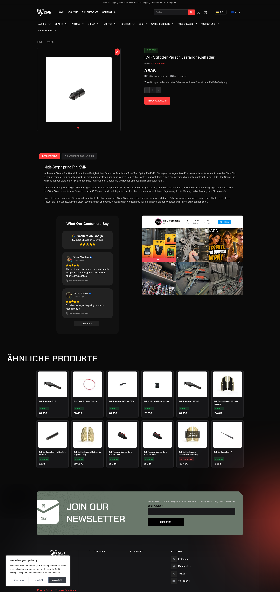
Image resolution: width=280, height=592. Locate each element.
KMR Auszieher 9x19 (47, 401)
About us (73, 12)
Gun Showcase (90, 12)
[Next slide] (240, 261)
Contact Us (109, 12)
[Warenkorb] (205, 12)
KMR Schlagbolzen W (223, 452)
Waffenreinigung (160, 24)
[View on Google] (69, 259)
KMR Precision (158, 63)
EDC (141, 24)
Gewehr (59, 24)
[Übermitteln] (191, 12)
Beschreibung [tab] (49, 156)
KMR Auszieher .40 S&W (189, 401)
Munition (126, 24)
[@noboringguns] (158, 222)
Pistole (76, 24)
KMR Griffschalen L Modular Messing (226, 402)
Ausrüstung (208, 24)
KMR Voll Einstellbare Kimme (156, 401)
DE (221, 12)
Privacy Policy (44, 590)
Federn (50, 42)
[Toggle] (49, 24)
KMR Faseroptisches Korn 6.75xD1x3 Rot (120, 453)
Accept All (57, 580)
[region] (38, 570)
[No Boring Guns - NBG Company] (44, 12)
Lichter (108, 24)
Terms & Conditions (65, 590)
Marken (42, 24)
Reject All (38, 580)
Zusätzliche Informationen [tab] (79, 156)
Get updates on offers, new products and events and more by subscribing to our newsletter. (191, 501)
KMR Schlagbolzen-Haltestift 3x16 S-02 (52, 453)
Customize (19, 580)
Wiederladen (185, 24)
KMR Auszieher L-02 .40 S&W (121, 401)
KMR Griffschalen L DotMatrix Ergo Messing (87, 453)
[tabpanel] (78, 89)
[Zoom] (117, 51)
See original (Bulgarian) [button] (78, 280)
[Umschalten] (66, 24)
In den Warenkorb (157, 101)
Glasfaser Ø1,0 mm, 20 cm (85, 401)
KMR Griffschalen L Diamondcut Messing (188, 453)
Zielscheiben (45, 30)
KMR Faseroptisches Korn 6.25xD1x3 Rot (155, 453)
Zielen (92, 24)
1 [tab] (78, 128)
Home (61, 12)
